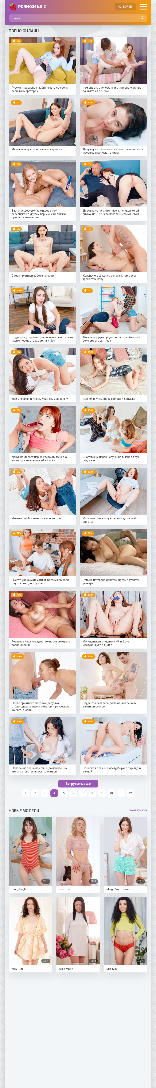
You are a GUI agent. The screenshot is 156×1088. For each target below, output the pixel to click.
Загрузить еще (78, 784)
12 (130, 793)
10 (111, 793)
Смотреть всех (138, 810)
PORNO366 (32, 6)
